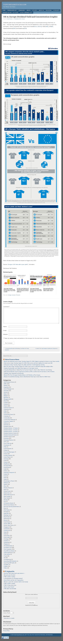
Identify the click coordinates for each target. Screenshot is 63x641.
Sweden (6, 540)
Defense (6, 423)
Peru (5, 508)
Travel (5, 556)
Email (4, 330)
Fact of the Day (7, 443)
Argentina (6, 387)
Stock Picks (7, 535)
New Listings (7, 496)
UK (4, 557)
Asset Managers (8, 389)
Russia (5, 520)
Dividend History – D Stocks (11, 428)
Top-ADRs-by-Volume (9, 551)
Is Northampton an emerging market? (13, 578)
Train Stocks (7, 554)
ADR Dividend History (9, 382)
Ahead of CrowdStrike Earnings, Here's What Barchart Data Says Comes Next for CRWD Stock (27, 376)
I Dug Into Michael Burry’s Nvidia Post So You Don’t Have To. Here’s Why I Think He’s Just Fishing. (28, 370)
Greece (6, 462)
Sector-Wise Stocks (9, 525)
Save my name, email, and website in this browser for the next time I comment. (27, 338)
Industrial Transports (9, 472)
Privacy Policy (6, 630)
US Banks (6, 564)
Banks (5, 394)
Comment (14, 295)
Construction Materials (9, 419)
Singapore (6, 527)
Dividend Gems (7, 426)
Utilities (6, 566)
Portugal (6, 511)
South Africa (7, 528)
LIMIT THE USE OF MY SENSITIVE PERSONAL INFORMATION (38, 634)
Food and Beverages (9, 452)
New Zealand (7, 498)
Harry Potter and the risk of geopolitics (13, 580)
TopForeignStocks (8, 552)
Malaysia (6, 482)
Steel (5, 534)
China (5, 412)
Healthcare (6, 464)
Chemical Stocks (8, 407)
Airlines (6, 385)
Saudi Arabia (7, 522)
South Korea (7, 530)
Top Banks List (7, 547)
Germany (6, 459)
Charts (5, 406)
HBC (47, 26)
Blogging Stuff (7, 399)
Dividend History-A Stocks (10, 433)
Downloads (22, 10)
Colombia (6, 416)
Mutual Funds (7, 491)
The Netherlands (8, 545)
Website (5, 334)
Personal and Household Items (11, 506)
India (5, 469)
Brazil (5, 401)
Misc (5, 486)
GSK (14, 28)
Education (48, 10)
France (5, 453)
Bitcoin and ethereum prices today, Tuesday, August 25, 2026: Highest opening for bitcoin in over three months (31, 361)
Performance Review (9, 505)
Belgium (6, 395)
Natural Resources (8, 494)
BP (52, 26)
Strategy (9, 295)
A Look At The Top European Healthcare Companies (47, 348)
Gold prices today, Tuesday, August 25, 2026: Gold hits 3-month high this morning (24, 364)
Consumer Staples (8, 421)
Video (5, 568)
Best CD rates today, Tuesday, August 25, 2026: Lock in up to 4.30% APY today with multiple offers (28, 366)
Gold (5, 460)
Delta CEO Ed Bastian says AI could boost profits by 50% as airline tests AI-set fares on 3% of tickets (29, 371)
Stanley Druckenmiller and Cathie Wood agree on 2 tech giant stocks (21, 368)
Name (5, 326)
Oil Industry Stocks (8, 503)
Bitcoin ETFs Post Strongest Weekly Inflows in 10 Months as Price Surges (22, 375)
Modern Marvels (8, 488)
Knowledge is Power (9, 481)
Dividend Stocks (8, 436)
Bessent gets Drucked (9, 575)
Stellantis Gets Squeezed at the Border (14, 373)
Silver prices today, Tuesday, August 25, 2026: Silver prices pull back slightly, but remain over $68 (28, 363)
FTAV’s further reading (9, 576)
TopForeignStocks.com (14, 4)
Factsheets (7, 445)
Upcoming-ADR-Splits (9, 563)
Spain (5, 532)
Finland (5, 450)
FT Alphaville (9, 571)
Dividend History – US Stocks (10, 12)
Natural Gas (7, 493)
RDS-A (35, 26)
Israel (5, 476)
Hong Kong (7, 467)
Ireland (5, 474)
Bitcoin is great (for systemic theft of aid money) (16, 582)
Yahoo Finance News (12, 359)
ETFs (5, 441)
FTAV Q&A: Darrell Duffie (10, 588)
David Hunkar (9, 18)
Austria (5, 392)
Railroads (6, 513)
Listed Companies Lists (26, 12)
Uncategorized (7, 559)
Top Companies (8, 549)
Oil (4, 501)
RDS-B (39, 26)
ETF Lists (34, 10)
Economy (6, 438)
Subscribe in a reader (9, 618)
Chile (5, 411)
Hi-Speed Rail (7, 465)
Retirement (7, 518)
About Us (41, 10)
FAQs (5, 447)
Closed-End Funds (8, 414)
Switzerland (7, 542)
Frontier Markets (8, 455)
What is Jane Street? (9, 587)
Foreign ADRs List (12, 10)
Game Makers (7, 457)
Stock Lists (56, 10)
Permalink (18, 295)
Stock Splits (7, 537)
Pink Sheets (7, 510)
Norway (6, 499)
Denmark (6, 424)
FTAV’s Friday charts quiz (10, 585)
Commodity (7, 418)
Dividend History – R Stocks (11, 431)
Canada (6, 402)
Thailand (6, 544)
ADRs (5, 383)
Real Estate (7, 516)
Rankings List (7, 515)
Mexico (5, 484)
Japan (5, 479)
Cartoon (6, 404)
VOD (25, 28)
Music (5, 489)
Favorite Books (7, 448)
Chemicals (6, 409)
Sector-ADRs (7, 523)
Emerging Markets (8, 440)
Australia (6, 390)
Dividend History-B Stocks (10, 435)
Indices (29, 10)
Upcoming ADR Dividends (10, 561)
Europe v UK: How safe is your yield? (18, 264)
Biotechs (6, 397)
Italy (5, 477)
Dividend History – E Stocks (11, 430)
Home (4, 10)
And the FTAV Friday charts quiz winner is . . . (15, 573)
